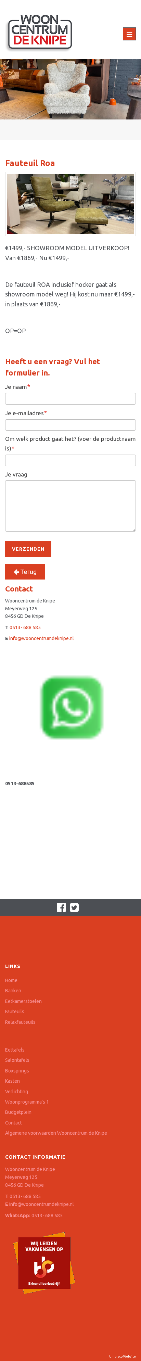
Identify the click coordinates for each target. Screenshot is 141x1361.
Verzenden (28, 549)
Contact (13, 1122)
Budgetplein (18, 1112)
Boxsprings (17, 1070)
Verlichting (16, 1091)
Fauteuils (14, 1011)
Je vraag (16, 474)
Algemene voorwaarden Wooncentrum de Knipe (56, 1133)
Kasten (12, 1081)
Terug (28, 571)
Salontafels (17, 1060)
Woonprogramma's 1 (27, 1102)
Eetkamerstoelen (23, 1001)
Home (11, 980)
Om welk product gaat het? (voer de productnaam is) (70, 443)
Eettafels (15, 1050)
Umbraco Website (122, 1356)
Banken (13, 990)
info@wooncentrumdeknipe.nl (41, 638)
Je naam (17, 386)
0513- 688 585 (25, 627)
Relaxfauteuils (20, 1022)
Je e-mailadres (26, 412)
